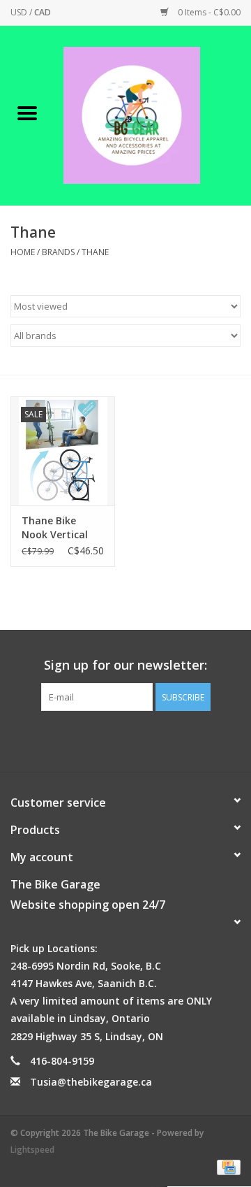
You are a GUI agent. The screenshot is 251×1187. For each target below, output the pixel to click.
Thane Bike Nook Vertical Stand (55, 528)
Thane (95, 252)
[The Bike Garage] (152, 114)
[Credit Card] (226, 1167)
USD (19, 12)
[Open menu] (27, 113)
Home (22, 252)
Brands (58, 252)
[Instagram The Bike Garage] (138, 739)
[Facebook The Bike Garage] (113, 739)
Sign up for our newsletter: (125, 665)
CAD (42, 12)
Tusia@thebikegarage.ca (91, 1081)
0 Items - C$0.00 (208, 12)
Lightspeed (32, 1150)
